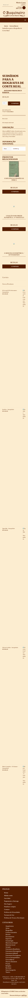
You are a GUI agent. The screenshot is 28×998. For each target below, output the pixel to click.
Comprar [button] (15, 192)
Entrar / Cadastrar (23, 4)
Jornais (8, 947)
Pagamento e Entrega (11, 901)
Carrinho (7, 898)
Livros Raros (14, 26)
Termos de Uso (9, 915)
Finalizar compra (10, 907)
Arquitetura (10, 926)
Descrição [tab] (5, 118)
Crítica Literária (11, 932)
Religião (8, 966)
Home (6, 893)
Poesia (8, 964)
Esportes (9, 939)
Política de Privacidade (12, 912)
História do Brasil (12, 943)
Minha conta (8, 895)
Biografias (9, 930)
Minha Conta (21, 2)
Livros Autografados (13, 957)
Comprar (15, 103)
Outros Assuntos (11, 962)
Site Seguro (8, 904)
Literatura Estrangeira (13, 951)
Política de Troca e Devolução (14, 918)
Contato (7, 909)
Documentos (10, 937)
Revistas (8, 968)
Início (6, 26)
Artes (7, 928)
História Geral (10, 945)
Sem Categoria (11, 970)
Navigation (25, 20)
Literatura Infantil (12, 953)
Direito (8, 934)
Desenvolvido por (15, 995)
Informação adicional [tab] (8, 122)
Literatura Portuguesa (13, 955)
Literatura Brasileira (13, 949)
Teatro (8, 972)
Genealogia (9, 941)
